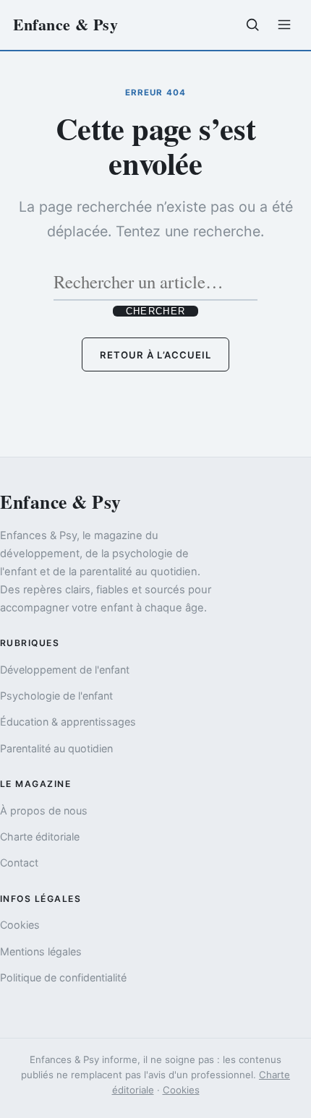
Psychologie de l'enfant (56, 695)
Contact (19, 862)
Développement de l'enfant (64, 669)
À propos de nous (44, 810)
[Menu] (284, 24)
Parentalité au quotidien (56, 748)
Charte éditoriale (40, 836)
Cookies (20, 925)
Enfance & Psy (66, 24)
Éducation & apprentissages (68, 721)
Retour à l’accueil (155, 355)
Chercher (155, 311)
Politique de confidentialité (63, 977)
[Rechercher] (252, 24)
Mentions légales (41, 951)
